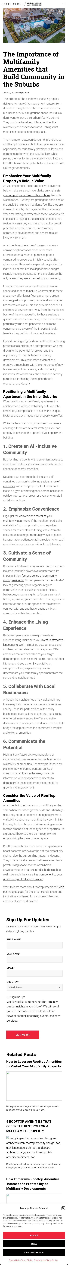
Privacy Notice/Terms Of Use (20, 1260)
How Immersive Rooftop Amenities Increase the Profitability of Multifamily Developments (32, 1183)
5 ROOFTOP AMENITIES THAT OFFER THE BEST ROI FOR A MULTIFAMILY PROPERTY (28, 1126)
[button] (63, 1208)
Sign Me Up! (22, 1034)
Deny (34, 1244)
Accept (34, 1235)
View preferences (34, 1252)
